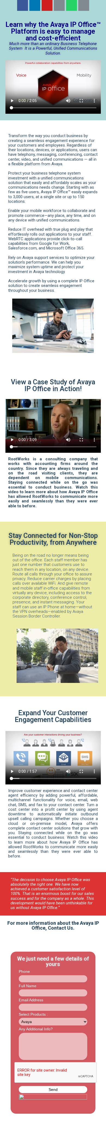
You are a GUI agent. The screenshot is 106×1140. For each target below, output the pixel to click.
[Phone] (83, 5)
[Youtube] (47, 5)
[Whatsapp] (71, 5)
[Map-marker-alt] (59, 5)
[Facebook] (22, 5)
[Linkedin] (34, 5)
